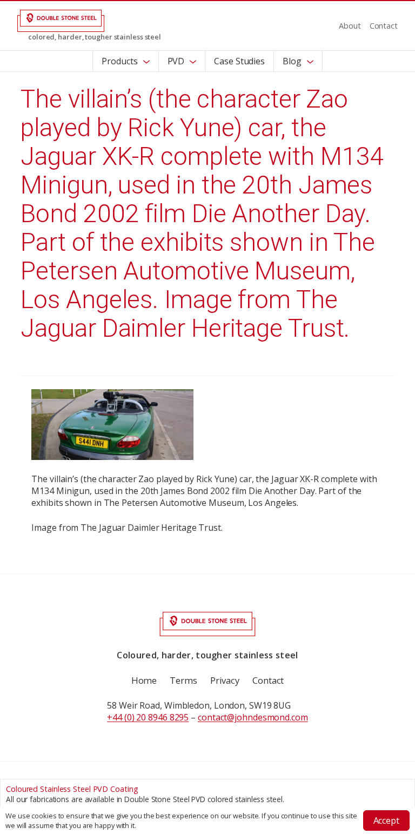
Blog (292, 61)
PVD (176, 61)
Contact (384, 26)
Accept (386, 820)
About (350, 26)
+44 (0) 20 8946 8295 (148, 717)
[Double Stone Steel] (60, 20)
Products (119, 61)
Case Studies (239, 61)
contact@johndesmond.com (253, 717)
